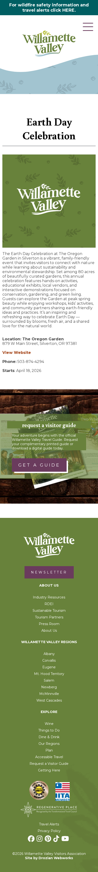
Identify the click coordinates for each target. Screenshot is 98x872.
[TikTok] (56, 840)
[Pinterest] (48, 840)
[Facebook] (32, 840)
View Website (16, 352)
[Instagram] (40, 840)
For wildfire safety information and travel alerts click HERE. (49, 7)
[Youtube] (65, 840)
